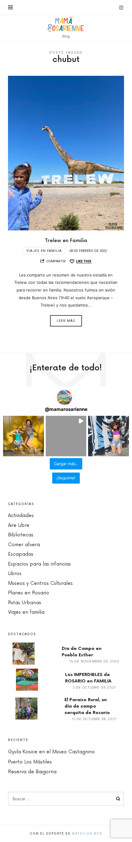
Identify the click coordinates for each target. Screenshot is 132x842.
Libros (14, 574)
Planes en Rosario (28, 593)
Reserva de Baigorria (32, 772)
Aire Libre (18, 525)
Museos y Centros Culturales (40, 583)
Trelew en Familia (66, 241)
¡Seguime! (66, 477)
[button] (23, 436)
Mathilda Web (87, 833)
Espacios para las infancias (39, 564)
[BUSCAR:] (66, 799)
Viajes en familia (44, 251)
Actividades (21, 516)
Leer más (66, 321)
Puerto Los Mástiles (30, 762)
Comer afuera (24, 545)
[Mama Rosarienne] (66, 24)
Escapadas (20, 554)
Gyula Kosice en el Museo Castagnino (51, 752)
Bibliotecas (20, 535)
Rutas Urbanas (24, 603)
